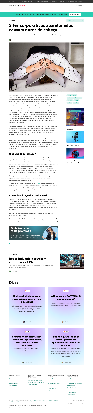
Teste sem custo (74, 14)
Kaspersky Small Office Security (35, 380)
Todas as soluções (13, 385)
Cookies (32, 401)
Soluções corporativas (72, 375)
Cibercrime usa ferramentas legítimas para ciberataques (73, 161)
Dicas (27, 290)
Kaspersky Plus (12, 381)
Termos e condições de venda (25, 401)
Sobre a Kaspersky (18, 405)
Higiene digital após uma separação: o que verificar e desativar (27, 299)
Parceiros (24, 405)
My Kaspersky (79, 5)
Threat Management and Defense (74, 383)
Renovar (18, 10)
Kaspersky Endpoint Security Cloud (36, 382)
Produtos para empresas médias (56, 375)
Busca (82, 20)
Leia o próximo (13, 254)
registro (76, 102)
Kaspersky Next (51, 378)
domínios (70, 100)
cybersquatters (35, 160)
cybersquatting (77, 97)
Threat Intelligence (71, 392)
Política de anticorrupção (43, 400)
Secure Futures (56, 10)
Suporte (32, 10)
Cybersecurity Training (72, 390)
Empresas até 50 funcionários (42, 1)
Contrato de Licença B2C (14, 401)
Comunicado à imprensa (41, 405)
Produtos (11, 10)
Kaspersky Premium (13, 383)
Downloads (25, 10)
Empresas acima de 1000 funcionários (75, 1)
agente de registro (72, 95)
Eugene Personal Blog (17, 407)
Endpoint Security (71, 385)
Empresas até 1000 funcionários (58, 1)
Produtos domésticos (28, 1)
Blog (49, 10)
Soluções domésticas (14, 375)
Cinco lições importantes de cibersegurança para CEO (73, 144)
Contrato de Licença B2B (53, 400)
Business (12, 20)
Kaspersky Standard (13, 378)
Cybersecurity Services (72, 381)
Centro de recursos (40, 10)
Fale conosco (11, 405)
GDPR (38, 183)
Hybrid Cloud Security (72, 387)
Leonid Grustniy (15, 40)
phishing (69, 102)
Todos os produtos (32, 384)
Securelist (11, 407)
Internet (76, 100)
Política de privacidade (34, 400)
